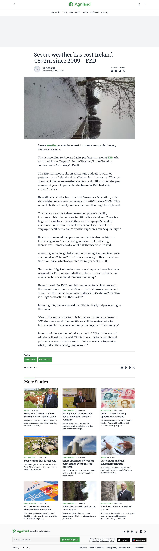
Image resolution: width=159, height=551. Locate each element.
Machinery (94, 12)
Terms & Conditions (96, 548)
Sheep (85, 12)
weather (52, 145)
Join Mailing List (70, 539)
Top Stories (55, 12)
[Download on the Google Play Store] (139, 540)
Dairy (65, 12)
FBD (110, 157)
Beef (71, 12)
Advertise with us (125, 548)
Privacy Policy (111, 548)
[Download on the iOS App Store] (123, 540)
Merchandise (139, 548)
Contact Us (83, 548)
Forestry (104, 12)
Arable (77, 12)
